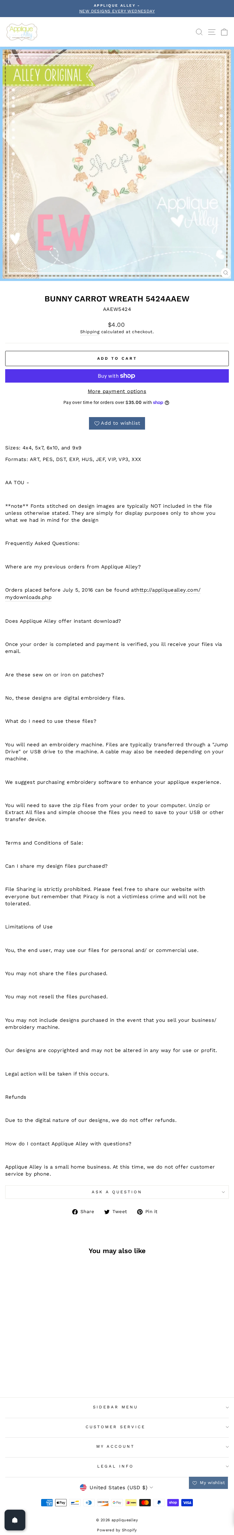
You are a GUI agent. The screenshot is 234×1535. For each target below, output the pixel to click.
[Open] (15, 1520)
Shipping (89, 331)
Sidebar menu (115, 1407)
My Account (115, 1446)
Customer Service (115, 1427)
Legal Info (115, 1466)
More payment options (117, 391)
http (141, 590)
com (192, 590)
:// (149, 590)
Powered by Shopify (117, 1530)
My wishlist (211, 1482)
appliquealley (169, 590)
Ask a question (117, 1192)
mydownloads (23, 597)
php (46, 597)
